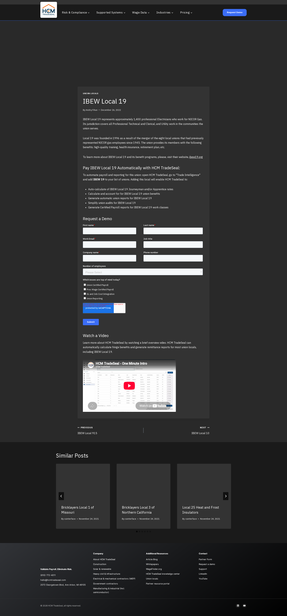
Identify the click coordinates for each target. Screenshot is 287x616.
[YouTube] (244, 606)
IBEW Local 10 (200, 430)
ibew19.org (196, 157)
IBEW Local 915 (87, 430)
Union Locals (90, 93)
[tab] (137, 531)
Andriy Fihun (91, 110)
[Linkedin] (238, 606)
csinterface (70, 518)
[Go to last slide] (61, 496)
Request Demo (234, 12)
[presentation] (83, 482)
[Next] (225, 496)
